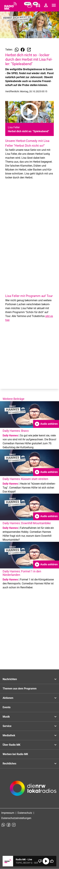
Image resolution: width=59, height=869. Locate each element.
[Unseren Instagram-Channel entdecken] (14, 825)
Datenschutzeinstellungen (16, 818)
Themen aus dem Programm (20, 688)
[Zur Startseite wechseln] (10, 6)
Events (6, 707)
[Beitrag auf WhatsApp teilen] (17, 50)
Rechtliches (9, 763)
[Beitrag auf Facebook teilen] (23, 50)
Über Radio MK (11, 744)
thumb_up (52, 861)
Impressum (7, 812)
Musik (6, 716)
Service (7, 726)
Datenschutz (25, 812)
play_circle (46, 861)
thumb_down (40, 861)
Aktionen (8, 697)
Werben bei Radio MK (15, 754)
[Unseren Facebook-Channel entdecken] (8, 825)
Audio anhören (46, 424)
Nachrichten (10, 679)
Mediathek (9, 735)
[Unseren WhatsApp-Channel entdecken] (3, 825)
